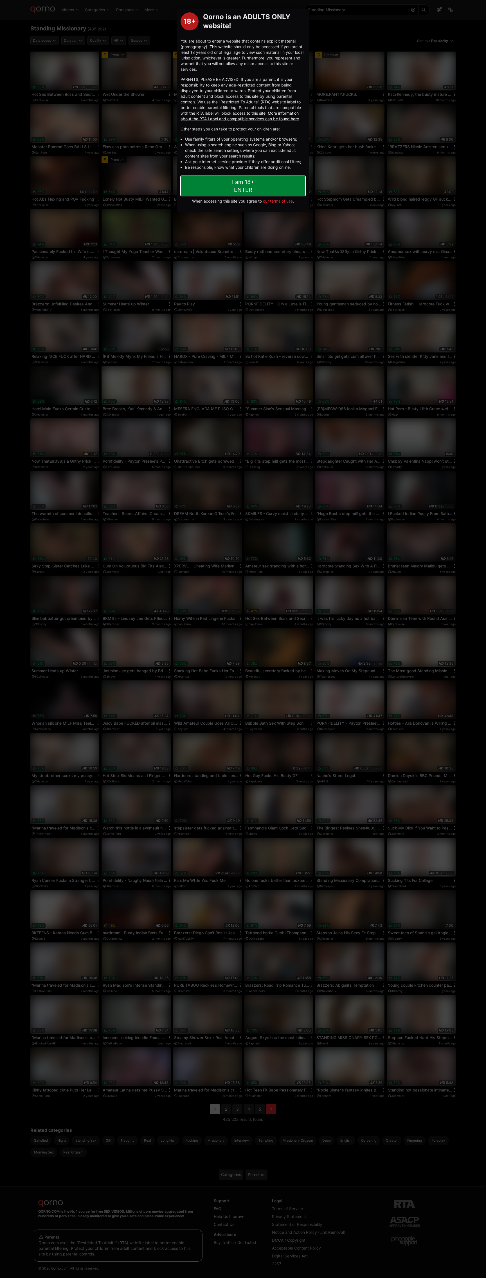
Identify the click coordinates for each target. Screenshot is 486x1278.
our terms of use (278, 201)
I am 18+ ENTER (243, 186)
